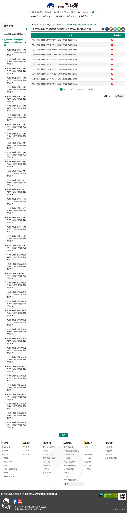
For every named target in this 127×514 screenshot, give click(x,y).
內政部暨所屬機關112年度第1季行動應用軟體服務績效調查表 (16, 173)
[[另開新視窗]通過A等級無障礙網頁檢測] (111, 495)
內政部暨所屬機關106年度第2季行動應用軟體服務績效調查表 (16, 387)
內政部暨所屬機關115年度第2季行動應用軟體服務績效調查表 (16, 52)
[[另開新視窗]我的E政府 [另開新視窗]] (101, 495)
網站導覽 (40, 12)
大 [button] (96, 12)
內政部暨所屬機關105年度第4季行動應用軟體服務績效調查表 (16, 406)
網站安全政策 (6, 494)
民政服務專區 (69, 469)
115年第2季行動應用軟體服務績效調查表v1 (112, 40)
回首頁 (32, 12)
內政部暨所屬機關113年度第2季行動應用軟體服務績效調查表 (16, 127)
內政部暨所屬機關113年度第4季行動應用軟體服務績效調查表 (16, 108)
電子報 (72, 12)
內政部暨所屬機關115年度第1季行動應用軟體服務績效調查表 (16, 61)
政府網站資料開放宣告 (33, 494)
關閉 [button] (99, 12)
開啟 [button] (63, 435)
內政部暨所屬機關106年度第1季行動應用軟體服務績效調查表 (16, 397)
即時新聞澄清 (48, 454)
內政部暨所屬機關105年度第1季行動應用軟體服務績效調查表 (16, 424)
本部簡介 (34, 16)
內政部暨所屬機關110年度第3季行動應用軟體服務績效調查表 (16, 229)
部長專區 (5, 451)
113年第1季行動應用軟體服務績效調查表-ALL (112, 84)
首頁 (35, 25)
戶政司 (66, 473)
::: (27, 13)
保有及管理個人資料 (49, 494)
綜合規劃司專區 (70, 465)
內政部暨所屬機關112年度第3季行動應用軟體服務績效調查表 (16, 154)
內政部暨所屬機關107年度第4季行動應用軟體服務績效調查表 (16, 331)
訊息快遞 (58, 16)
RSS (78, 12)
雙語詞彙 (57, 12)
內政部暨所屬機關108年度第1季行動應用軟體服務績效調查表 (16, 322)
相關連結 (108, 451)
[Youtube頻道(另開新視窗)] (20, 501)
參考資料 (60, 25)
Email (123, 29)
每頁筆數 (81, 89)
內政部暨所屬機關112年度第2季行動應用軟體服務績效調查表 (16, 164)
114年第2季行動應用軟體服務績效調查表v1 (112, 59)
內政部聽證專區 (111, 458)
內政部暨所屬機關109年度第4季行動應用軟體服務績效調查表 (16, 257)
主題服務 (70, 16)
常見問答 (65, 12)
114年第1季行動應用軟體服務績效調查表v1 (112, 64)
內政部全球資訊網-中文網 (63, 5)
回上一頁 (107, 96)
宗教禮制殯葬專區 (70, 480)
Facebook (107, 29)
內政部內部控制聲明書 (13, 34)
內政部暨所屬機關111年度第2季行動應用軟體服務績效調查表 (16, 201)
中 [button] (93, 12)
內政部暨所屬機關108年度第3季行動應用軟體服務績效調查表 (16, 303)
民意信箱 (48, 12)
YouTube (88, 458)
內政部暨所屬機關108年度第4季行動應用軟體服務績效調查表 (16, 294)
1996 (86, 451)
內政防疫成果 (7, 462)
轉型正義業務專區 (70, 462)
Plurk (111, 29)
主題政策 (46, 16)
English (85, 12)
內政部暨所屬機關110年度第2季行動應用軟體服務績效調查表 (16, 238)
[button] (91, 89)
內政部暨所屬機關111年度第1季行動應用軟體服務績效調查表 (16, 210)
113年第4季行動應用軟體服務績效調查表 (112, 69)
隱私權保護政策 (18, 494)
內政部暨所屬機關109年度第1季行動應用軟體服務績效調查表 (16, 285)
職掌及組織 (6, 447)
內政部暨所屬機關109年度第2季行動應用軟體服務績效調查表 (16, 276)
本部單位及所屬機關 (9, 469)
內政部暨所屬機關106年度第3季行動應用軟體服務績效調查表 (16, 378)
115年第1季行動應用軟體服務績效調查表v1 (112, 45)
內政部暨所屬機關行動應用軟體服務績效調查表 (13, 42)
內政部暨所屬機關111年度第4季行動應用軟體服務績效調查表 (16, 182)
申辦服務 (67, 458)
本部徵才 (46, 469)
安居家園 (26, 451)
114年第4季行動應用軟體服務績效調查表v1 (112, 50)
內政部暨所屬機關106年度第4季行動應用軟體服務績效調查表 (16, 369)
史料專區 (5, 473)
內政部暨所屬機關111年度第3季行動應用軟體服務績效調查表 (16, 192)
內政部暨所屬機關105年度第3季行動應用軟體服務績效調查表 (16, 415)
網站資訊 (109, 443)
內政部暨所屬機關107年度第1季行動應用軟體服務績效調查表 (16, 359)
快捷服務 (108, 454)
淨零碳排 (26, 454)
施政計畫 (5, 454)
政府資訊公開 (50, 25)
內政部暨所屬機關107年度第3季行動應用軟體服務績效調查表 (16, 341)
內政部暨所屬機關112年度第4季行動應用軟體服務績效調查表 (16, 145)
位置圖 (43, 507)
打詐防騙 (26, 447)
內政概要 (5, 458)
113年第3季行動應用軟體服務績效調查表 (112, 74)
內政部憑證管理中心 (71, 451)
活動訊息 (46, 465)
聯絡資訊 (5, 465)
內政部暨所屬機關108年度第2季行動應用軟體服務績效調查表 (16, 313)
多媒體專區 (47, 473)
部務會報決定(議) (49, 458)
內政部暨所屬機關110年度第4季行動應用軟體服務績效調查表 (16, 220)
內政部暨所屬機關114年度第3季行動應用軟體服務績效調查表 (16, 80)
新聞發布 (46, 451)
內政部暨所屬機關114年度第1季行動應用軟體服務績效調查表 (16, 99)
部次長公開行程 (49, 447)
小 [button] (90, 12)
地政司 (66, 476)
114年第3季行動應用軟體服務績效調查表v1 (112, 54)
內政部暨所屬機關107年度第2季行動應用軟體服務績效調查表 (16, 350)
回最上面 (119, 96)
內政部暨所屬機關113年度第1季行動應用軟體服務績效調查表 (16, 136)
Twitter (115, 29)
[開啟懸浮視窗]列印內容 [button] (103, 29)
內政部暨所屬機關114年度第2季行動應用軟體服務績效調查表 (16, 89)
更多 (66, 484)
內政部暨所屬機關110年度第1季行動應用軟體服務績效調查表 (16, 248)
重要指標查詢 (69, 454)
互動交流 (82, 16)
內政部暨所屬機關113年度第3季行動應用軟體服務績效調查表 (16, 117)
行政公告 (46, 462)
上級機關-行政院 (8, 476)
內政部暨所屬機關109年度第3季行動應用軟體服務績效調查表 (16, 266)
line (119, 29)
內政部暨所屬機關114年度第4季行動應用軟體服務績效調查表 (16, 71)
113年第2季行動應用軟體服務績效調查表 (112, 79)
